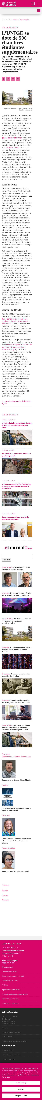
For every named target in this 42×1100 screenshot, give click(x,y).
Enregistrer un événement (10, 1003)
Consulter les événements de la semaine (15, 994)
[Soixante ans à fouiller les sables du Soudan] (17, 686)
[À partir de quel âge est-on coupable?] (17, 860)
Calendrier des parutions (10, 981)
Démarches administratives (11, 1055)
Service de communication (13, 950)
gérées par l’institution (12, 137)
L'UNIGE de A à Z (7, 1037)
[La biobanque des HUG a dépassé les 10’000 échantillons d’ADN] (17, 661)
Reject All (21, 1089)
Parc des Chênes (11, 147)
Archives (5, 985)
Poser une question (8, 1059)
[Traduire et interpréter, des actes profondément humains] (17, 714)
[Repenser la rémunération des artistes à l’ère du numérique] (17, 605)
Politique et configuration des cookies (14, 1041)
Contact (4, 1028)
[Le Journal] (17, 547)
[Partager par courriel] (18, 78)
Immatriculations (7, 1050)
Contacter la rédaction (9, 972)
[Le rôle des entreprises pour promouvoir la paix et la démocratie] (17, 797)
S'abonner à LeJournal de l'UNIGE (13, 976)
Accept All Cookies (21, 1096)
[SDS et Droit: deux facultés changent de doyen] (17, 580)
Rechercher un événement (10, 999)
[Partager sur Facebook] (4, 78)
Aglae (4, 403)
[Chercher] (33, 3)
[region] (21, 1081)
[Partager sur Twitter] (8, 78)
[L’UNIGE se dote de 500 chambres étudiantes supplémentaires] (17, 633)
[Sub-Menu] (38, 11)
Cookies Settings (21, 1083)
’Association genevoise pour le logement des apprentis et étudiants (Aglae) (17, 347)
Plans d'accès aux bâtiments (11, 1032)
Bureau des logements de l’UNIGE (16, 401)
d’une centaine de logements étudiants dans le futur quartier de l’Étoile (16, 321)
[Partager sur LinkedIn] (13, 78)
